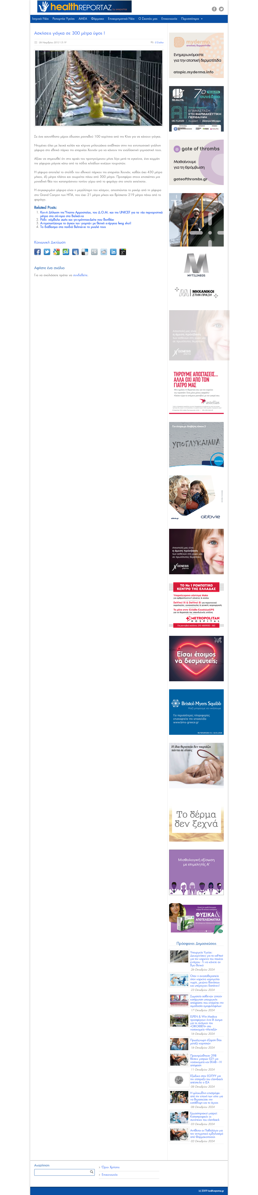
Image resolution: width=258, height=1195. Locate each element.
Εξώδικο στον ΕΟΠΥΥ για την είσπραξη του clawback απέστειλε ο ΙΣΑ (206, 1079)
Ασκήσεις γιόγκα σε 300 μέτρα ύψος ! (69, 33)
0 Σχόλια (159, 42)
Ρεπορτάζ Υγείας (64, 18)
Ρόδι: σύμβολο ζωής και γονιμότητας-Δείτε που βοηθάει (77, 219)
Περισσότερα (190, 18)
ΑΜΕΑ (83, 18)
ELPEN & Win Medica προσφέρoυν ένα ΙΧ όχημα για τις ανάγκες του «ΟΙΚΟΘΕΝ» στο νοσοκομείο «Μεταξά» (206, 1023)
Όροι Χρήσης (111, 1167)
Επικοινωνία (169, 18)
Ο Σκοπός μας (147, 18)
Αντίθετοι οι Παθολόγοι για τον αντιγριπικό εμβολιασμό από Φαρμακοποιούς (206, 1133)
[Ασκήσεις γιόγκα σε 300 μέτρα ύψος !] (98, 88)
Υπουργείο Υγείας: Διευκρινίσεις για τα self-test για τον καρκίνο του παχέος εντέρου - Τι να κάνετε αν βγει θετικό (206, 959)
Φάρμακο (97, 18)
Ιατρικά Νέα (40, 18)
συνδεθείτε (80, 275)
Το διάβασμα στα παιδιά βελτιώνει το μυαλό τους (73, 227)
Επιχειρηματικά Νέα (121, 18)
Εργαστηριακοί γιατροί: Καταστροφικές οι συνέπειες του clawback (205, 1116)
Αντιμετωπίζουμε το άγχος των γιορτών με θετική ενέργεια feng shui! (85, 223)
